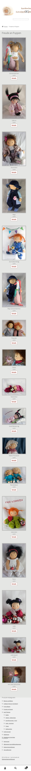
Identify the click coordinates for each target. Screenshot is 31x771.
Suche (15, 768)
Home (6, 26)
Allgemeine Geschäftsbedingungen (12, 744)
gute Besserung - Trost (11, 720)
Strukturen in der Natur (9, 737)
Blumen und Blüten (8, 701)
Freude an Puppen (8, 709)
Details (14, 78)
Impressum (6, 741)
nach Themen (7, 712)
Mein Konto (5, 768)
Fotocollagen (7, 706)
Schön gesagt (7, 731)
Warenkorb (24, 767)
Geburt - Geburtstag (11, 717)
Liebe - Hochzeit (10, 723)
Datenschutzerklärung (9, 747)
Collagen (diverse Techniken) (11, 704)
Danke (7, 715)
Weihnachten (9, 729)
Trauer (7, 726)
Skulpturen (6, 734)
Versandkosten (7, 750)
